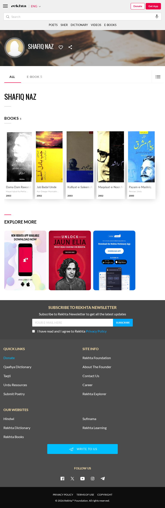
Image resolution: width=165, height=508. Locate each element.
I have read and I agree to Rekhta (72, 331)
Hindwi (8, 418)
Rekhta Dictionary (16, 427)
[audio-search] (156, 16)
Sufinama (89, 418)
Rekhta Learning (94, 427)
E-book (34, 76)
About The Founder (96, 367)
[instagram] (92, 478)
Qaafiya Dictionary (17, 367)
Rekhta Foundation (96, 358)
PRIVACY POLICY (63, 494)
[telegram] (102, 478)
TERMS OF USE (85, 494)
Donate (137, 6)
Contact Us (90, 376)
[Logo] (18, 6)
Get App (153, 6)
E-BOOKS (110, 25)
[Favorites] (61, 47)
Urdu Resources (15, 385)
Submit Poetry (14, 394)
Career (87, 385)
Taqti (7, 376)
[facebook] (62, 478)
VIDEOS (96, 25)
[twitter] (72, 478)
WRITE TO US (87, 449)
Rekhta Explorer (94, 394)
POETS (53, 25)
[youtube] (82, 478)
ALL (12, 77)
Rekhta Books (13, 436)
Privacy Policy (96, 331)
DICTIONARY (79, 25)
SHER (64, 25)
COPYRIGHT (104, 494)
